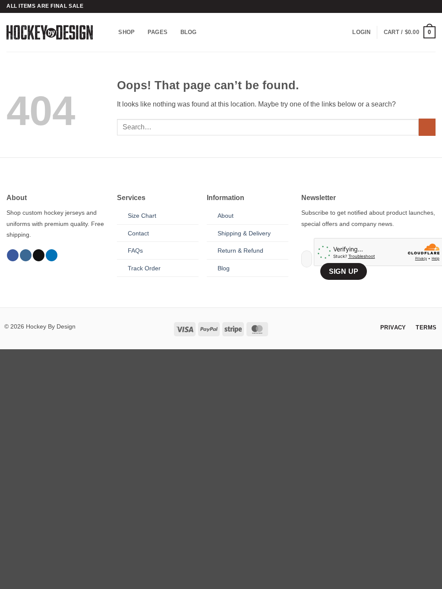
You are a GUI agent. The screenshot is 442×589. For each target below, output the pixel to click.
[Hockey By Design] (49, 32)
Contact (138, 233)
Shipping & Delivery (244, 233)
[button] (361, 32)
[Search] (109, 32)
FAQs (135, 250)
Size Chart (142, 215)
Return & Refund (240, 250)
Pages (157, 32)
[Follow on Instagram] (26, 255)
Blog (188, 32)
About (226, 215)
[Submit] (427, 127)
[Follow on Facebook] (13, 255)
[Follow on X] (38, 255)
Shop (126, 32)
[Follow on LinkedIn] (51, 255)
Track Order (144, 268)
